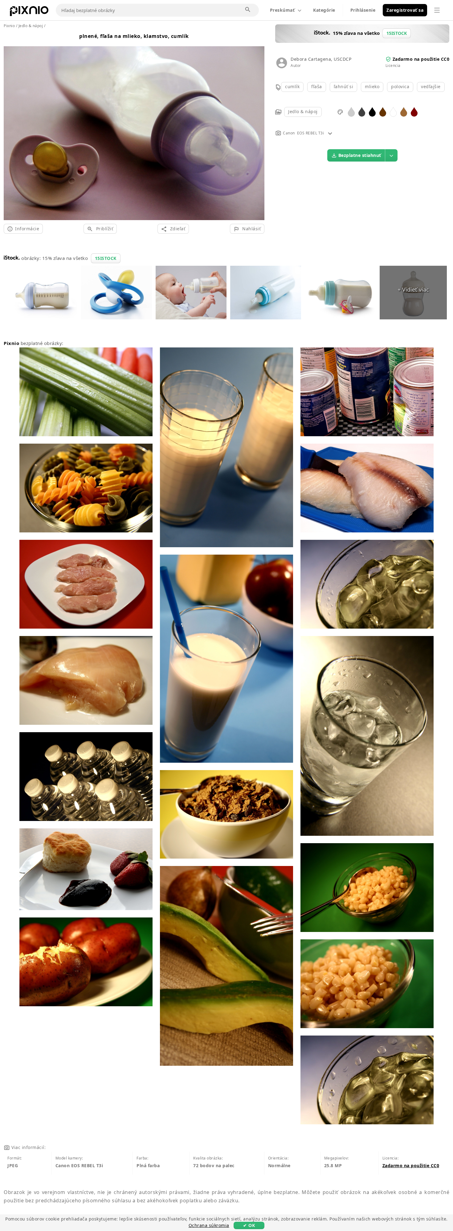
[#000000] (372, 111)
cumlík (292, 86)
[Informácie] (330, 133)
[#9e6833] (404, 111)
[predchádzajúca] (11, 125)
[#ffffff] (393, 111)
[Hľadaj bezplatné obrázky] (248, 10)
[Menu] (437, 10)
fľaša (316, 86)
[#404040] (362, 111)
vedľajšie (431, 86)
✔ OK (249, 1225)
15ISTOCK (105, 258)
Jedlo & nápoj (303, 111)
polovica (400, 86)
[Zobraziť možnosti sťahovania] (391, 155)
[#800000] (414, 111)
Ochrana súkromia (209, 1225)
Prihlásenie (363, 10)
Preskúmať (282, 10)
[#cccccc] (351, 111)
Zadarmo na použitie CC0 (421, 59)
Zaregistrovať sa (404, 10)
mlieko (372, 86)
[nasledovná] (257, 125)
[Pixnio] (29, 12)
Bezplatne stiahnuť (359, 155)
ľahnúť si (343, 86)
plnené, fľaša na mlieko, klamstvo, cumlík (134, 36)
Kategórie (324, 10)
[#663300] (383, 111)
